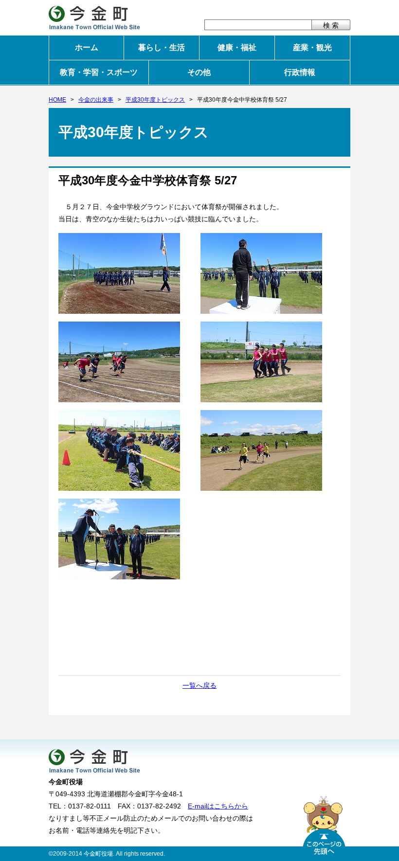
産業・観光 (312, 47)
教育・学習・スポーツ (99, 72)
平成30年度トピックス (155, 99)
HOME (57, 99)
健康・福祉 (237, 47)
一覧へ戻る (199, 685)
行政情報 (299, 72)
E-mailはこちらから (218, 806)
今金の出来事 (95, 99)
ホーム (86, 47)
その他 (199, 72)
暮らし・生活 (161, 47)
